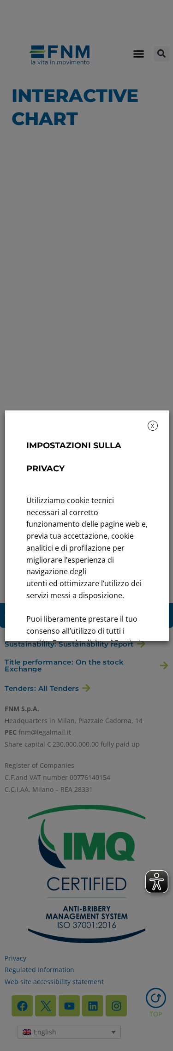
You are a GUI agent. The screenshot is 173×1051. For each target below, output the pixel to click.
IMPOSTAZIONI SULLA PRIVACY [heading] (73, 457)
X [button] (152, 426)
